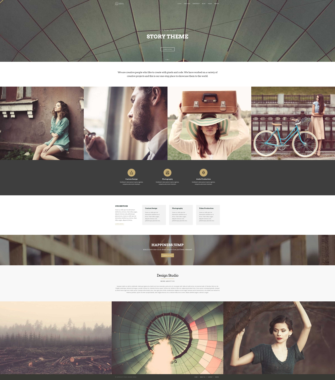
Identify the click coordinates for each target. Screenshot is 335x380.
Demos (216, 3)
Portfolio (196, 3)
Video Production (206, 208)
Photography (167, 179)
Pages (210, 3)
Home (179, 3)
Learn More (119, 224)
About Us (202, 377)
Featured (187, 3)
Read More (167, 42)
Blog (203, 3)
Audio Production (203, 179)
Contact (210, 377)
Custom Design (131, 179)
